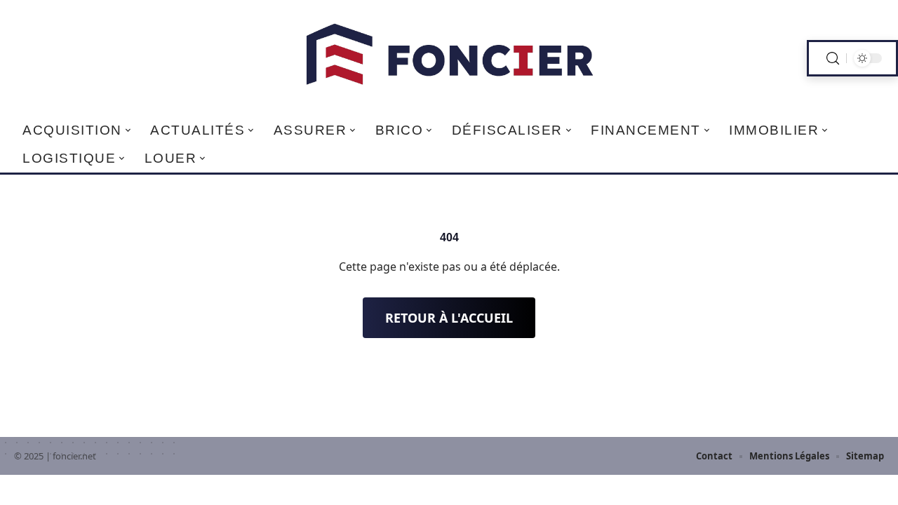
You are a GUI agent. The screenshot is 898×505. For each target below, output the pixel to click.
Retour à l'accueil (449, 317)
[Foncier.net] (448, 58)
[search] (832, 58)
